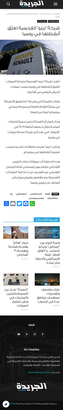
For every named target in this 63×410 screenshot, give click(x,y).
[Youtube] (19, 334)
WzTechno (10, 403)
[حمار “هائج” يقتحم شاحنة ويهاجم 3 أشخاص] (15, 232)
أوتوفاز (47, 194)
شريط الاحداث (45, 14)
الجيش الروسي (21, 194)
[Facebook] (42, 334)
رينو (11, 194)
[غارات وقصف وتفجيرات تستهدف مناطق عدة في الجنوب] (47, 279)
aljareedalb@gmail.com (40, 372)
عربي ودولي (42, 21)
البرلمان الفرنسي (36, 194)
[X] (27, 334)
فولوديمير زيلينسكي (36, 198)
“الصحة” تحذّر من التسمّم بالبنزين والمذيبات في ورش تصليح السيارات (16, 297)
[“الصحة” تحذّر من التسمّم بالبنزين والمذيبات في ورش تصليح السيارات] (15, 279)
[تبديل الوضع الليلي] (6, 404)
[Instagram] (35, 334)
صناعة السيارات (52, 198)
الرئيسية (56, 14)
